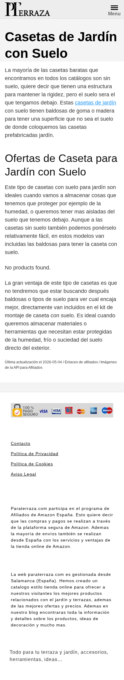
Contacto (20, 443)
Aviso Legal (23, 474)
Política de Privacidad (34, 453)
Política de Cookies (32, 463)
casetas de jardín (95, 103)
